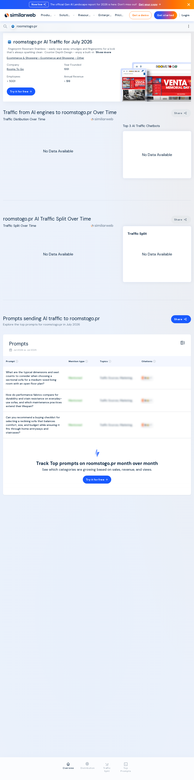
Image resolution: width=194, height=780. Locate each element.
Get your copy (148, 4)
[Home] (20, 15)
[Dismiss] (188, 4)
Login (185, 15)
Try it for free (19, 91)
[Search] (97, 26)
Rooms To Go (15, 69)
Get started (165, 15)
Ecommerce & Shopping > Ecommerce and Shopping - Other (45, 58)
